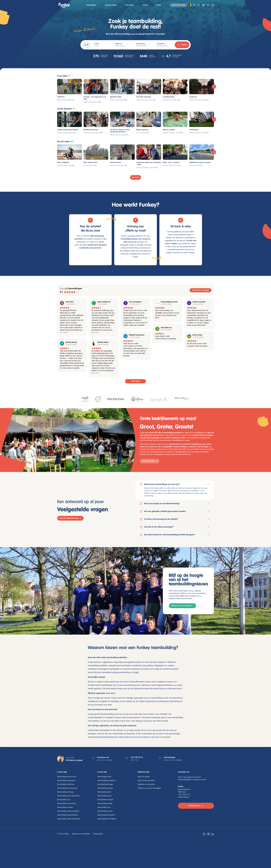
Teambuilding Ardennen (66, 784)
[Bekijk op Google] (62, 303)
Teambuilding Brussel (105, 788)
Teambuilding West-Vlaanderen (68, 819)
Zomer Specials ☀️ (66, 109)
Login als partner (144, 777)
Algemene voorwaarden (81, 834)
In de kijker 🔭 (64, 76)
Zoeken (184, 45)
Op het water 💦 (65, 141)
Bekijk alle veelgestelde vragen (69, 518)
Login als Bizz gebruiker (146, 780)
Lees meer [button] (63, 332)
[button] (175, 490)
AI (87, 45)
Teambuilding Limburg (65, 792)
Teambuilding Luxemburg (66, 803)
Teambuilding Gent (104, 792)
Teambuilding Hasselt (105, 800)
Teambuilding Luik (63, 800)
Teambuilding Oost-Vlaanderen (68, 796)
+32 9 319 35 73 (136, 757)
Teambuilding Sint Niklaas (106, 819)
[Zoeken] (198, 5)
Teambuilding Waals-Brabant (67, 815)
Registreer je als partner (146, 784)
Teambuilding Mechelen (106, 815)
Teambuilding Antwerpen (66, 780)
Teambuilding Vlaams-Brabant (68, 811)
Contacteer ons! (103, 757)
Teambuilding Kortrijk (104, 803)
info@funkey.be (169, 757)
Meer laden (135, 177)
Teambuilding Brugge (105, 784)
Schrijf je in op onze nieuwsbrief (181, 605)
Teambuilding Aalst (104, 777)
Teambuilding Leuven (105, 811)
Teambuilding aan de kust (66, 777)
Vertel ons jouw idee (148, 461)
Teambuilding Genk (104, 796)
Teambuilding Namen (65, 807)
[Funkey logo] (64, 5)
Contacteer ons (194, 806)
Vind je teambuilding (178, 5)
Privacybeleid (98, 834)
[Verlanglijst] (208, 5)
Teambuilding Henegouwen (67, 788)
